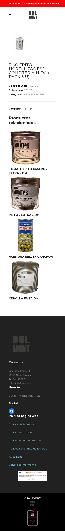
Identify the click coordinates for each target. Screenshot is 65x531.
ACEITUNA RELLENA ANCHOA (31, 256)
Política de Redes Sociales (25, 440)
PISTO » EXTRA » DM (24, 215)
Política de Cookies (21, 432)
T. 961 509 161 (13, 3)
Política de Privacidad (22, 424)
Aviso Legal (16, 456)
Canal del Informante (22, 464)
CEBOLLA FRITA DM (23, 298)
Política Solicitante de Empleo (28, 448)
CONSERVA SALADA (33, 94)
